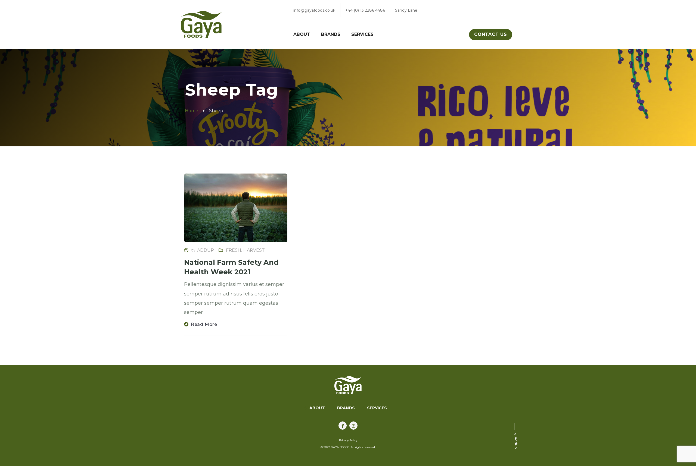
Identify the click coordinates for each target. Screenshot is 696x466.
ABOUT (317, 407)
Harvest (254, 250)
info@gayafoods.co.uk (314, 10)
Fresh (233, 250)
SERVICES (377, 407)
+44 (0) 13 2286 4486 (365, 10)
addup (205, 250)
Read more (204, 324)
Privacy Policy (348, 440)
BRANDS (346, 407)
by (516, 440)
